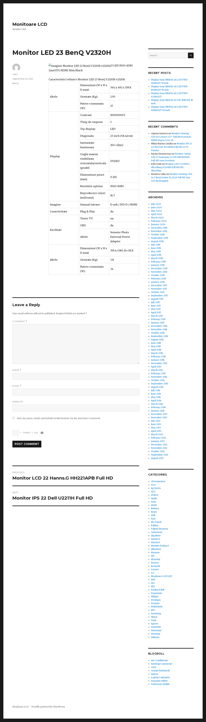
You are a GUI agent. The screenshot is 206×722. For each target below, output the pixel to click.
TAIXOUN (156, 627)
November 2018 (159, 272)
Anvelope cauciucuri (161, 663)
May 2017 (156, 309)
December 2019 (159, 227)
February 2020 (159, 221)
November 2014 (159, 377)
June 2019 (156, 248)
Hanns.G (155, 542)
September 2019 (159, 238)
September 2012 (159, 454)
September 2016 (159, 336)
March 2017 (157, 316)
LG (152, 573)
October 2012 (158, 451)
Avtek (154, 505)
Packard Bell (157, 589)
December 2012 (159, 444)
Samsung (156, 613)
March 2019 (157, 258)
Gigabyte (156, 535)
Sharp (154, 617)
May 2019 (156, 251)
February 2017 (158, 319)
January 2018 (158, 282)
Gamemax (156, 532)
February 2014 (158, 407)
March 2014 (157, 404)
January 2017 (157, 322)
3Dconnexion (158, 481)
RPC (153, 610)
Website (17, 401)
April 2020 (156, 214)
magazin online (159, 680)
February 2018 (158, 278)
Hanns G (155, 539)
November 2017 (159, 288)
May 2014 (156, 397)
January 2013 (158, 441)
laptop (154, 674)
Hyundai (155, 559)
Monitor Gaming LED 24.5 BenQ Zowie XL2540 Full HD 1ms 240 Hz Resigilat (171, 177)
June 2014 (156, 393)
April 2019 (156, 255)
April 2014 (156, 400)
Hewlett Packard (160, 545)
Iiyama (155, 562)
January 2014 (158, 410)
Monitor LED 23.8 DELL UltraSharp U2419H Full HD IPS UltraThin (170, 167)
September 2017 (159, 295)
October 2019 (157, 234)
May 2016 (156, 346)
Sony (153, 620)
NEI (153, 586)
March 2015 (157, 370)
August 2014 (157, 387)
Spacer (154, 623)
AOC (153, 491)
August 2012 (157, 458)
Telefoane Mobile (160, 684)
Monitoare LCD (29, 24)
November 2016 (159, 329)
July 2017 (155, 302)
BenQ (15, 83)
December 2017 (159, 285)
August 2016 (157, 339)
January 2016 (157, 360)
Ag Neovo (156, 488)
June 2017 (156, 305)
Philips (154, 596)
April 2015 (156, 366)
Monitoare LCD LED (161, 576)
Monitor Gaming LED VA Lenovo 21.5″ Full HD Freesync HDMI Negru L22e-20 (171, 137)
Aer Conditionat (159, 660)
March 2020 (157, 217)
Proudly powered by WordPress (48, 706)
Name (16, 370)
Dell (153, 515)
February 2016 (158, 356)
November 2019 (159, 231)
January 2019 (157, 265)
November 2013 (159, 417)
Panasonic (156, 593)
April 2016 (156, 349)
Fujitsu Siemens (159, 528)
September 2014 (159, 383)
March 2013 (157, 434)
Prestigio (156, 600)
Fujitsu (154, 525)
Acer (153, 484)
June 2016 (156, 343)
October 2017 (157, 292)
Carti (153, 667)
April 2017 (156, 312)
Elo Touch (156, 522)
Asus (153, 501)
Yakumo (155, 637)
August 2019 (157, 241)
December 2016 (159, 326)
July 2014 (155, 390)
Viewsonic (156, 630)
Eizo (153, 518)
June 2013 (156, 424)
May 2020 (156, 211)
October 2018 (158, 275)
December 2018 (159, 268)
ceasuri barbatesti (160, 670)
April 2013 (156, 431)
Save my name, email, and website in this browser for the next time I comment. (59, 418)
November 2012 (159, 448)
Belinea (155, 508)
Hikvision (156, 549)
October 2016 (157, 332)
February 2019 (158, 261)
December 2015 (159, 363)
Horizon (155, 552)
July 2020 (156, 204)
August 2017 (157, 299)
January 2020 (158, 224)
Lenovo (155, 569)
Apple (154, 498)
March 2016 (157, 353)
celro (15, 74)
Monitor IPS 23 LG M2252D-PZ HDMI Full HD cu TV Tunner (171, 147)
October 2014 (158, 380)
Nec (153, 583)
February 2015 (158, 373)
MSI (153, 579)
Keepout (155, 566)
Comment (19, 321)
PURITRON (156, 606)
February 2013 (158, 437)
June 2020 (156, 207)
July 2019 (155, 244)
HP (152, 556)
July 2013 (155, 421)
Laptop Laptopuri (160, 677)
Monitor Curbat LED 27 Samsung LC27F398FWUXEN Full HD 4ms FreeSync (171, 157)
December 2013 (159, 414)
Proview (155, 603)
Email (17, 386)
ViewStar (155, 633)
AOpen (154, 495)
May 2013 (156, 427)
